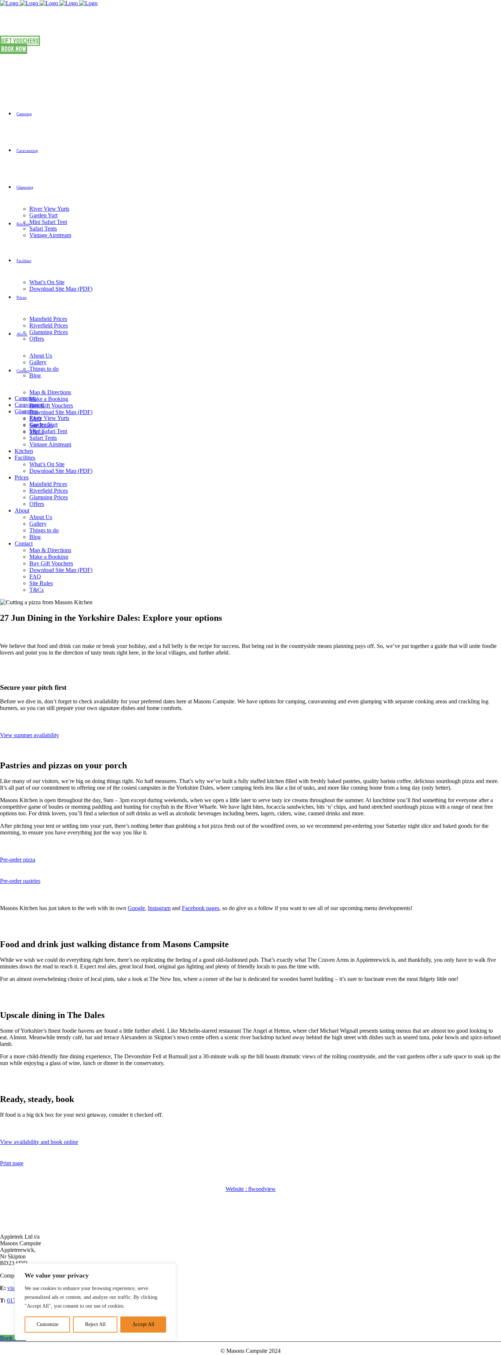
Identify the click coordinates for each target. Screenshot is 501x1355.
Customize (47, 1324)
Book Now (13, 49)
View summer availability (29, 735)
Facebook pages (200, 908)
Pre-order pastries (20, 881)
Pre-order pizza (17, 859)
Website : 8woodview (251, 1189)
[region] (95, 1301)
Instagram (159, 908)
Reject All (95, 1324)
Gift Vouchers (20, 41)
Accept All (143, 1324)
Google (136, 908)
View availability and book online (39, 1142)
